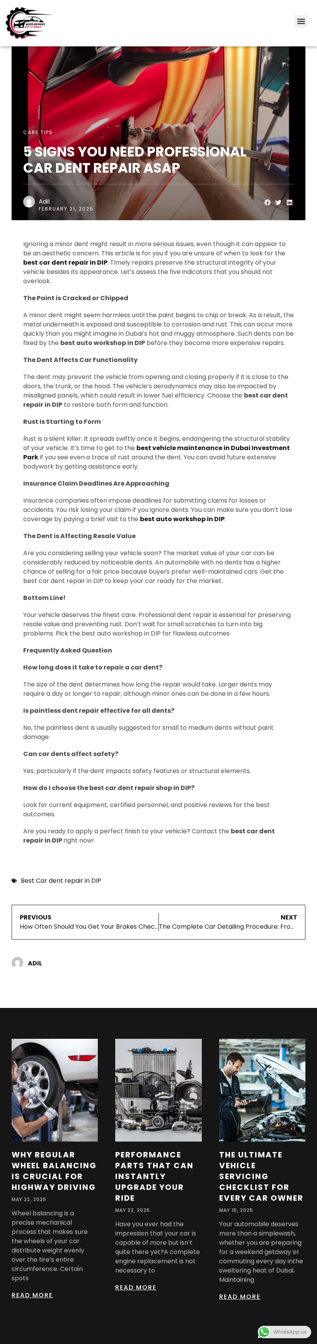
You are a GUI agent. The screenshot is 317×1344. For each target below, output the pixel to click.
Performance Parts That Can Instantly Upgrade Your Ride (154, 1176)
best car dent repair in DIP (65, 262)
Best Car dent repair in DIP (61, 880)
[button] (301, 21)
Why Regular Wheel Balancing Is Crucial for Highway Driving (54, 1171)
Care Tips (38, 132)
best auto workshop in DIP (182, 519)
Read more (32, 1295)
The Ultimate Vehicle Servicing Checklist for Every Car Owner (261, 1176)
